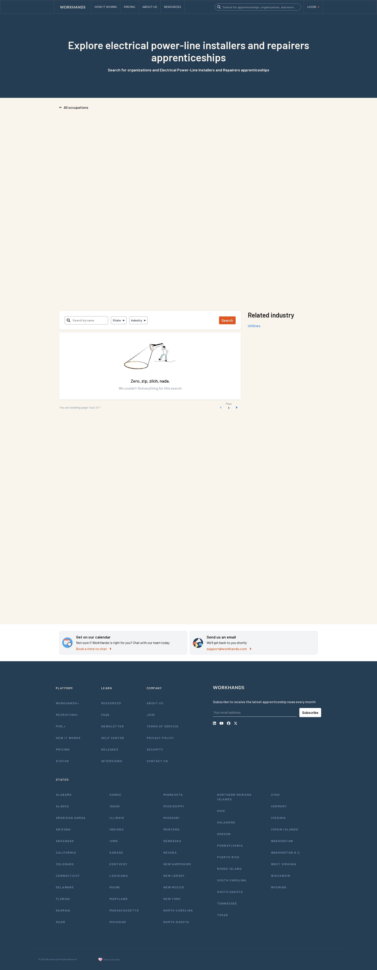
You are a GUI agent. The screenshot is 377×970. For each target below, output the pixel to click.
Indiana (117, 829)
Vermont (279, 806)
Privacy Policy (160, 738)
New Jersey (174, 875)
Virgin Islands (284, 829)
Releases (109, 749)
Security (155, 749)
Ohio (221, 811)
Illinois (117, 818)
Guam (60, 922)
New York (172, 899)
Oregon (224, 834)
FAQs (105, 714)
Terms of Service (162, 726)
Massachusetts (124, 910)
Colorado (65, 864)
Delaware (65, 887)
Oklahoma (226, 822)
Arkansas (65, 841)
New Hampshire (177, 864)
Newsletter (112, 726)
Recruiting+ (67, 714)
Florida (63, 899)
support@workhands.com (227, 649)
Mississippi (173, 806)
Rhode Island (229, 868)
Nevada (170, 852)
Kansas (116, 852)
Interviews (111, 761)
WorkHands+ (67, 703)
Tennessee (227, 903)
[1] (228, 407)
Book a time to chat (91, 649)
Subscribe (310, 712)
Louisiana (119, 875)
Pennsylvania (230, 845)
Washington (282, 841)
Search (227, 320)
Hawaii (115, 794)
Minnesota (173, 794)
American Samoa (71, 818)
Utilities (254, 326)
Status (62, 761)
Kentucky (118, 864)
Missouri (171, 818)
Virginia (278, 818)
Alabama (64, 794)
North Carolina (178, 910)
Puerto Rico (228, 857)
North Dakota (176, 922)
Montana (171, 829)
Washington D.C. (286, 852)
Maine (115, 887)
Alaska (62, 806)
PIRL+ (61, 726)
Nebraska (172, 841)
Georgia (63, 910)
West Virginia (283, 864)
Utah (275, 794)
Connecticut (68, 875)
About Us (155, 703)
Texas (222, 915)
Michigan (118, 922)
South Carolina (232, 880)
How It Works (68, 738)
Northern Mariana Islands (234, 797)
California (66, 852)
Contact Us (157, 761)
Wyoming (279, 887)
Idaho (115, 806)
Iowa (114, 841)
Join (151, 714)
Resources (111, 703)
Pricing (63, 749)
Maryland (119, 899)
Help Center (112, 738)
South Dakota (230, 892)
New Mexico (173, 887)
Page (229, 403)
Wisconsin (280, 875)
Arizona (63, 829)
